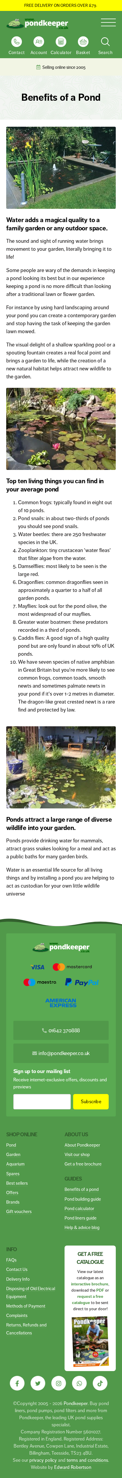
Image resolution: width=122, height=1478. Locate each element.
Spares (13, 1173)
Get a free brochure (83, 1163)
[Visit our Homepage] (37, 24)
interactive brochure (89, 1284)
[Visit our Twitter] (37, 1383)
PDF (100, 1290)
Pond (11, 1144)
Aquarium (15, 1163)
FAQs (11, 1259)
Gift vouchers (19, 1211)
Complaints (17, 1315)
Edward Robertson (72, 1467)
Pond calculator (79, 1208)
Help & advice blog (82, 1227)
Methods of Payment (25, 1305)
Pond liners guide (81, 1217)
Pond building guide (83, 1199)
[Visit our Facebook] (17, 1383)
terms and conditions (87, 1460)
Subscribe (91, 1101)
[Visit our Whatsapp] (79, 1383)
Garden (13, 1154)
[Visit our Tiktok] (100, 1383)
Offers (12, 1192)
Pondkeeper (76, 1403)
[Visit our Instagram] (58, 1383)
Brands (13, 1201)
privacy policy (43, 1460)
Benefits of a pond (82, 1189)
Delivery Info (18, 1279)
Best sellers (17, 1183)
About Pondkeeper (82, 1144)
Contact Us (17, 1269)
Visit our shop (77, 1154)
